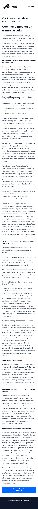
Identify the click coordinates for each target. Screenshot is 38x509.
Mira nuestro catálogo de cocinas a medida (19, 489)
